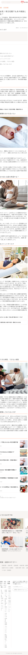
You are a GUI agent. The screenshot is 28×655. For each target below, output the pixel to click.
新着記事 (6, 590)
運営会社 (9, 587)
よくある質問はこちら (17, 586)
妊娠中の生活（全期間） (8, 568)
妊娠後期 (16, 565)
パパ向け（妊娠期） (7, 570)
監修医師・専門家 (6, 601)
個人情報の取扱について (6, 638)
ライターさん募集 (9, 596)
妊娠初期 (4, 565)
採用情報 (9, 590)
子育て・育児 (2, 602)
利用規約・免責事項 (6, 621)
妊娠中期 (10, 565)
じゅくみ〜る (9, 609)
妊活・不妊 (2, 591)
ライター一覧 (6, 595)
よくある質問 (6, 645)
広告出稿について (9, 602)
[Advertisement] (14, 342)
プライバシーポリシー (6, 629)
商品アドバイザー (6, 609)
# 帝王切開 (6, 7)
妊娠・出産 (2, 596)
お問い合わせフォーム (20, 589)
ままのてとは (6, 615)
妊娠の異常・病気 (20, 568)
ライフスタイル (2, 608)
